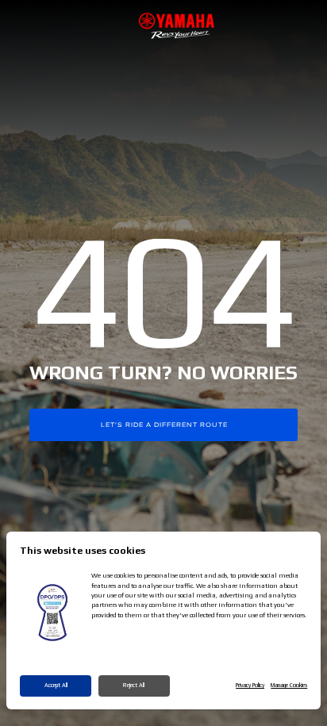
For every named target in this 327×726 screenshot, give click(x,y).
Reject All (133, 685)
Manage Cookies (289, 685)
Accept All (55, 685)
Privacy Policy (250, 685)
